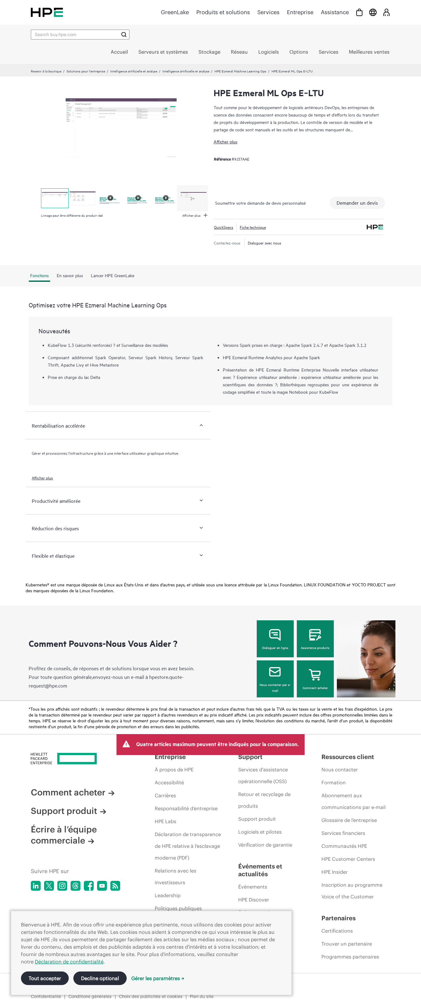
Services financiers (343, 833)
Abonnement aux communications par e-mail (353, 801)
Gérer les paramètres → (157, 978)
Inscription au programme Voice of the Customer (351, 891)
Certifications (337, 931)
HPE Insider (334, 872)
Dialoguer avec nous (264, 242)
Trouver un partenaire (346, 944)
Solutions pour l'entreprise (86, 70)
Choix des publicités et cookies (150, 996)
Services (268, 12)
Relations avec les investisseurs (175, 876)
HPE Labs (165, 821)
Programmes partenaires (350, 957)
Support (250, 757)
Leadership (168, 895)
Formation (333, 782)
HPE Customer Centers (348, 859)
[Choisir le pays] (373, 12)
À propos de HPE (174, 769)
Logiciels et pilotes (260, 832)
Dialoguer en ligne (275, 647)
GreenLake (175, 12)
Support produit (64, 810)
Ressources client (347, 757)
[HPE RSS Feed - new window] (115, 886)
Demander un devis (357, 202)
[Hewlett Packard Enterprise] (47, 12)
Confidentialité (46, 996)
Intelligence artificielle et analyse (133, 70)
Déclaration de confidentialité (69, 962)
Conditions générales (90, 996)
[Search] (123, 34)
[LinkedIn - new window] (36, 886)
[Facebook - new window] (89, 886)
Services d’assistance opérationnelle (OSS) (263, 775)
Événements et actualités (260, 870)
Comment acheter (315, 687)
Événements (252, 887)
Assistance (335, 12)
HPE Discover (253, 900)
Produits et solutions (223, 12)
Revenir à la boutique (46, 70)
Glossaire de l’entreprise (349, 820)
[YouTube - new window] (102, 886)
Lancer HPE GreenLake (112, 275)
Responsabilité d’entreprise (186, 808)
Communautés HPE (344, 846)
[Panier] (359, 12)
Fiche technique (253, 227)
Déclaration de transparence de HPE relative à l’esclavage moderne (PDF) (188, 846)
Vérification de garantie (265, 845)
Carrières (165, 795)
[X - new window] (49, 886)
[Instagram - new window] (62, 886)
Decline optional (100, 978)
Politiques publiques (178, 908)
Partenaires (338, 918)
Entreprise (300, 12)
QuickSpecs (223, 227)
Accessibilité (169, 782)
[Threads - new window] (75, 886)
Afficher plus (225, 141)
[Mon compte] (386, 12)
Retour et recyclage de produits (264, 800)
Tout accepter (45, 978)
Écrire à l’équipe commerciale (64, 835)
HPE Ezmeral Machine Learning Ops (240, 70)
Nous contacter (339, 769)
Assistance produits (315, 647)
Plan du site (202, 996)
